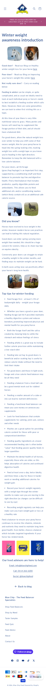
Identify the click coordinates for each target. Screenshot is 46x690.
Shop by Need (11, 612)
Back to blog (25, 586)
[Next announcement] (41, 21)
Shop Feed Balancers (14, 607)
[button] (5, 9)
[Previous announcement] (5, 21)
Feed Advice (10, 630)
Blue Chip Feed (18, 685)
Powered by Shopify (32, 685)
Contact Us (10, 641)
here (35, 69)
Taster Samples (11, 618)
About (7, 636)
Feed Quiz (9, 624)
